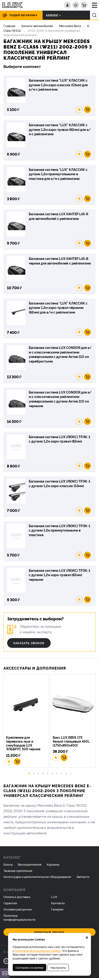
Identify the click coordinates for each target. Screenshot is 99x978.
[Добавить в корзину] (87, 109)
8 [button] (62, 773)
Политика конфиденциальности (19, 917)
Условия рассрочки (17, 909)
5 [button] (48, 773)
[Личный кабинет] (67, 5)
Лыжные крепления (17, 870)
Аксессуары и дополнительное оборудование (37, 876)
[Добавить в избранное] (79, 109)
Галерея (57, 909)
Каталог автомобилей (37, 26)
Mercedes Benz (70, 26)
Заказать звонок (29, 643)
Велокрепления (29, 864)
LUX (54, 897)
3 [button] (39, 773)
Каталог (52, 15)
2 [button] (34, 773)
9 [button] (66, 773)
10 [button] (71, 773)
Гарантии (10, 903)
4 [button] (43, 773)
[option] (26, 721)
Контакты (58, 903)
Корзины (53, 864)
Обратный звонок (49, 932)
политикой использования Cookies (38, 951)
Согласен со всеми (29, 967)
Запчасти (82, 876)
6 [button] (52, 773)
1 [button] (29, 773)
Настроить (58, 967)
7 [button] (57, 773)
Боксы (8, 864)
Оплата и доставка (16, 897)
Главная (9, 26)
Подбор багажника (23, 15)
